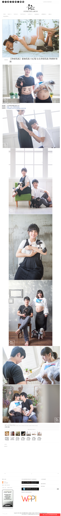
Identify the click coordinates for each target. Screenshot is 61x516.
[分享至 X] (7, 427)
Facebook (6, 2)
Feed (3, 2)
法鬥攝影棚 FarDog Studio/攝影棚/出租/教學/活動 (16, 108)
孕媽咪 (20, 425)
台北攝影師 (11, 425)
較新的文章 (5, 473)
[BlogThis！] (6, 427)
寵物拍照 (27, 425)
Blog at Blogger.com (24, 514)
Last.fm (18, 2)
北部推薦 (8, 425)
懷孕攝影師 (33, 425)
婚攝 (25, 425)
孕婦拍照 (14, 425)
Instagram (21, 2)
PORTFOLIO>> (23, 14)
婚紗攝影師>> (37, 14)
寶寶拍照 (36, 425)
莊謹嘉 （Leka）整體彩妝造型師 (13, 107)
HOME (4, 14)
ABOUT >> (10, 14)
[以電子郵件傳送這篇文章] (5, 427)
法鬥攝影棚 (22, 425)
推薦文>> (50, 14)
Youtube (13, 2)
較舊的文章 (58, 473)
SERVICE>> (16, 14)
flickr (16, 2)
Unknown (4, 481)
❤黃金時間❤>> (6, 16)
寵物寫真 (30, 425)
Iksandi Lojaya (37, 514)
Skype (23, 2)
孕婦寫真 (17, 425)
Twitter (8, 2)
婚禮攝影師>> (44, 14)
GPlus (11, 2)
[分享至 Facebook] (8, 427)
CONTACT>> (30, 14)
